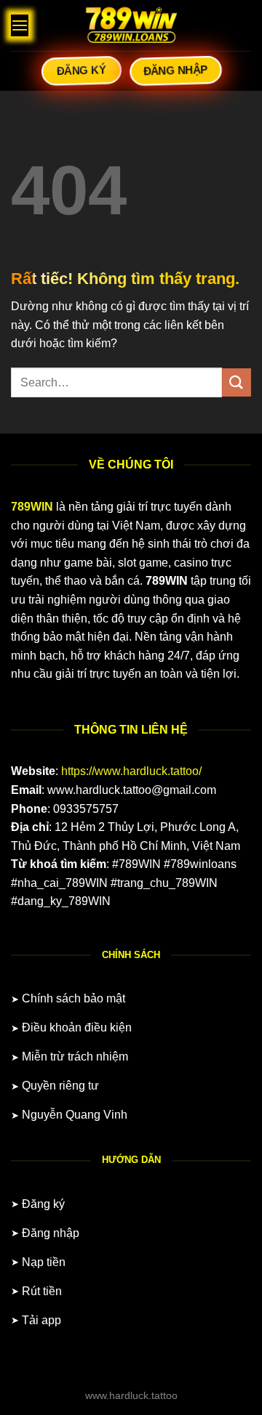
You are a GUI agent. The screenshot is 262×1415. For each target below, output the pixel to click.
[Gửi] (236, 382)
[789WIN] (131, 25)
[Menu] (19, 25)
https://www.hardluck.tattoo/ (131, 771)
